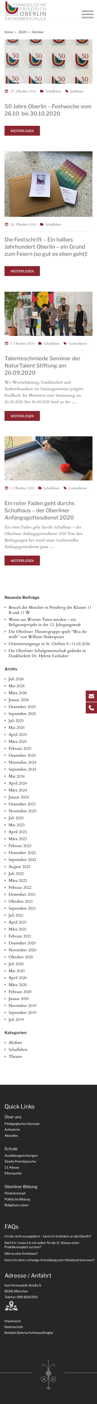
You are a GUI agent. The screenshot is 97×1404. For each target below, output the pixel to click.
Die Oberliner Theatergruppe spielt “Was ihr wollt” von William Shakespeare (48, 634)
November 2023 (22, 811)
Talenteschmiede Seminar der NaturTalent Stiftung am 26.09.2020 (43, 365)
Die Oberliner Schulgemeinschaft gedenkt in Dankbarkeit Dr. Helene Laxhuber (47, 653)
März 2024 (18, 790)
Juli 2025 (16, 721)
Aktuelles (11, 1135)
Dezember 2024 (22, 755)
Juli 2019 (16, 1019)
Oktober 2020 (21, 957)
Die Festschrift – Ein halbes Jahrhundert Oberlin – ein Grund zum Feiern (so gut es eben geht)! (46, 246)
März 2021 (18, 929)
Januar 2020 (19, 999)
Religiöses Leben (17, 1205)
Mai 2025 (17, 727)
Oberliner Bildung (21, 1186)
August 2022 (19, 866)
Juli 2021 (16, 915)
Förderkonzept (15, 1193)
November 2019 (22, 1005)
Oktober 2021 (21, 901)
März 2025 (18, 741)
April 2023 (18, 832)
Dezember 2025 (22, 707)
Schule (11, 1148)
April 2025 (18, 734)
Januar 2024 (19, 797)
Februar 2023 (20, 846)
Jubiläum (77, 91)
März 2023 (18, 839)
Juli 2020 (16, 964)
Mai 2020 (17, 971)
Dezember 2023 (22, 804)
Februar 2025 (20, 748)
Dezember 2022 (22, 853)
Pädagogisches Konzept (22, 1124)
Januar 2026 (19, 700)
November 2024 (22, 762)
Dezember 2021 (22, 894)
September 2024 (22, 769)
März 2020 (18, 985)
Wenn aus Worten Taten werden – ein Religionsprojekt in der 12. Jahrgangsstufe (45, 622)
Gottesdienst (78, 343)
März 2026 (18, 693)
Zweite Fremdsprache (20, 1161)
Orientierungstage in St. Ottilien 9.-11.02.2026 (49, 644)
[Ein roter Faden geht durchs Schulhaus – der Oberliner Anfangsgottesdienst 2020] (48, 458)
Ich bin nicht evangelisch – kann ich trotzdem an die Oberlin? (48, 1236)
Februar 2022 (20, 887)
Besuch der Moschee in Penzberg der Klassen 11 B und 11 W (50, 610)
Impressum (13, 1321)
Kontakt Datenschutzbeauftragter (29, 1332)
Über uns (13, 1117)
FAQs (11, 1226)
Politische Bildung (17, 1199)
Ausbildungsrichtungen (21, 1155)
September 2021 (22, 908)
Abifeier (15, 1042)
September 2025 (22, 714)
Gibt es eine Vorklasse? (21, 1253)
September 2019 (22, 1012)
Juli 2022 (16, 873)
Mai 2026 (17, 686)
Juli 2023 (16, 818)
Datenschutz (14, 1327)
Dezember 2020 (22, 943)
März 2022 (18, 880)
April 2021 (18, 922)
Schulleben (53, 91)
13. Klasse (12, 1167)
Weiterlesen (22, 131)
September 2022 (22, 860)
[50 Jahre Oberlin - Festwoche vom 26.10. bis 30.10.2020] (48, 61)
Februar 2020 (20, 992)
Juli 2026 (16, 679)
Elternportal (13, 1173)
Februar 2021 (20, 936)
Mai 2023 (17, 825)
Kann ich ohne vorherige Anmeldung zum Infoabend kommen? (50, 1260)
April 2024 (18, 783)
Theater (15, 1056)
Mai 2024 (17, 776)
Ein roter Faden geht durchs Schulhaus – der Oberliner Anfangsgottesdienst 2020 (39, 510)
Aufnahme (12, 1129)
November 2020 (22, 950)
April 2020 (18, 978)
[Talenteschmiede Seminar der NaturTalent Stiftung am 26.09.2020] (48, 313)
